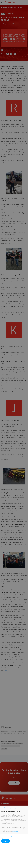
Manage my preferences (9, 836)
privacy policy (15, 831)
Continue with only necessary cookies (11, 807)
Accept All (5, 841)
